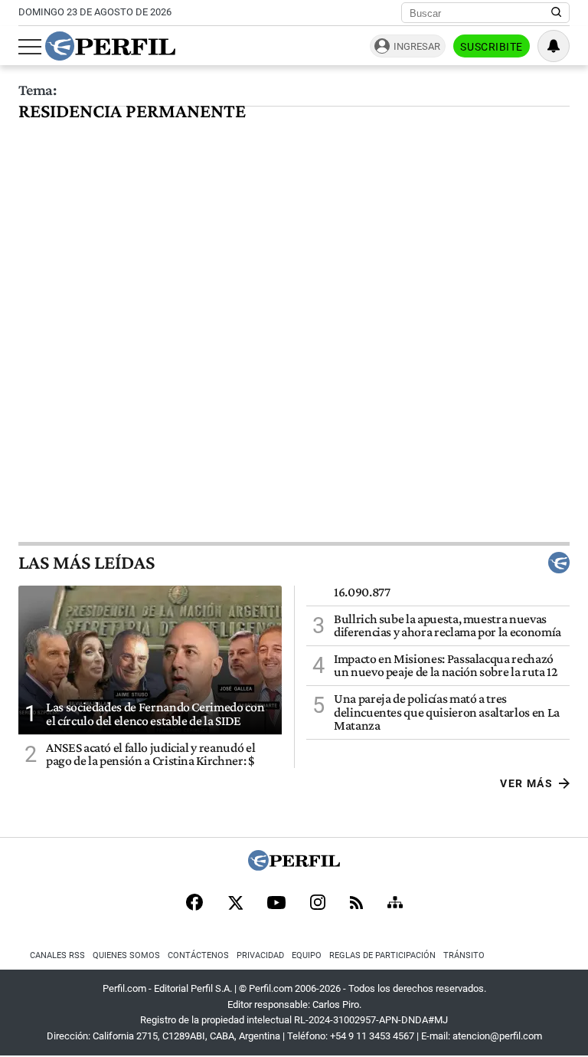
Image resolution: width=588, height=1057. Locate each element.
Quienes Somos (126, 955)
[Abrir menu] (29, 47)
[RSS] (356, 904)
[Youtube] (276, 904)
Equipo (307, 955)
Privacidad (260, 955)
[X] (235, 904)
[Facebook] (194, 904)
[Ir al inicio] (110, 46)
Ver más (526, 783)
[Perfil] (294, 866)
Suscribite (491, 47)
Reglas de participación (382, 955)
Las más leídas (86, 562)
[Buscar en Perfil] (556, 13)
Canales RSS (57, 955)
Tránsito (464, 955)
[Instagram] (317, 904)
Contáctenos (198, 955)
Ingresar (417, 46)
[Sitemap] (395, 903)
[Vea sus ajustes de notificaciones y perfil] (553, 46)
